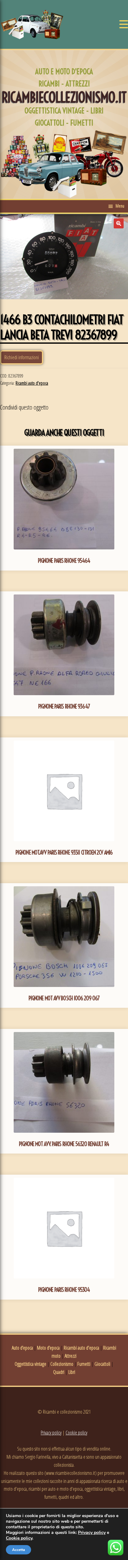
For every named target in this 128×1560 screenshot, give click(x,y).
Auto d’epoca (22, 1347)
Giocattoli (102, 1363)
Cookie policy (76, 1432)
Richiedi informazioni (21, 357)
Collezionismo (61, 1363)
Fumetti (83, 1363)
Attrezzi (70, 1355)
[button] (119, 223)
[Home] (32, 24)
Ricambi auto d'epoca (32, 383)
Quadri (58, 1372)
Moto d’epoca (48, 1347)
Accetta (18, 1549)
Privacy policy (51, 1432)
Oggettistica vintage (30, 1363)
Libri (71, 1372)
